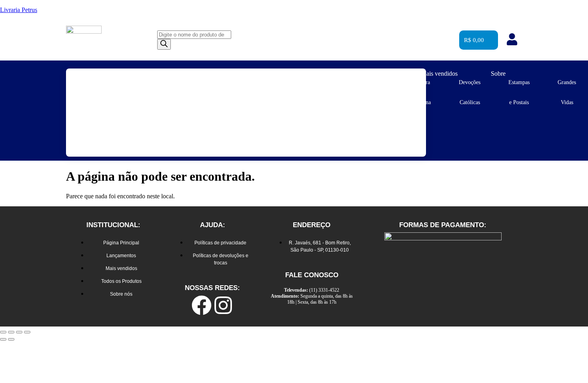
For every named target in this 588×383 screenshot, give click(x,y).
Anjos (131, 82)
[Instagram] (223, 305)
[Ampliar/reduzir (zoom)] (3, 332)
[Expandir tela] (11, 332)
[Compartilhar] (19, 332)
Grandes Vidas (567, 92)
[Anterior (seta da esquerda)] (3, 339)
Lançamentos (310, 73)
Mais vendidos (439, 73)
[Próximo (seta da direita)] (11, 339)
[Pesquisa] (164, 44)
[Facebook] (202, 305)
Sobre (498, 73)
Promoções (374, 73)
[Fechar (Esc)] (27, 332)
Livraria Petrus (18, 9)
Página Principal (239, 73)
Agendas (87, 82)
